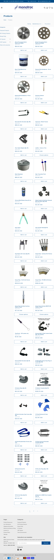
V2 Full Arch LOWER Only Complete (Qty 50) (43, 496)
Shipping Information (8, 526)
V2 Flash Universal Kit (20, 468)
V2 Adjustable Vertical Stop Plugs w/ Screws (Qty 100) (43, 361)
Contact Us (6, 530)
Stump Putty (3, 36)
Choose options (44, 155)
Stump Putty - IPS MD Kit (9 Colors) (43, 280)
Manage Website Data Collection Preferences (25, 554)
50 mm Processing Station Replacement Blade (41, 43)
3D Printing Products (5, 33)
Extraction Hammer (39, 95)
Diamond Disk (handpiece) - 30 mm (43, 69)
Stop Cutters (17, 227)
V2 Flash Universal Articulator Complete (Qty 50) (42, 442)
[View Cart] (52, 8)
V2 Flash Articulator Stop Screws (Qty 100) (23, 415)
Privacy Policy (7, 532)
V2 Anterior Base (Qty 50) (20, 388)
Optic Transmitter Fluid (40, 174)
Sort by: (29, 23)
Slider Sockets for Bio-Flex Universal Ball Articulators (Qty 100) (43, 201)
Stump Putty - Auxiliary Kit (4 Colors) (43, 253)
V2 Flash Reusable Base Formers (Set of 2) (23, 442)
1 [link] (29, 511)
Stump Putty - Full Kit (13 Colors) (22, 280)
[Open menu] (1, 7)
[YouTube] (21, 549)
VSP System (3, 42)
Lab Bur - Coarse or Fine (40, 147)
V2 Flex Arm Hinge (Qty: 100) (41, 468)
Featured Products (4, 30)
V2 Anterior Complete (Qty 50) (42, 388)
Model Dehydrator (19, 174)
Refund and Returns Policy (10, 528)
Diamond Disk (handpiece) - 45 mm (22, 95)
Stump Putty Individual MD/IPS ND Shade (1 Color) (43, 307)
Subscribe (46, 543)
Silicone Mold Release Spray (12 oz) (23, 200)
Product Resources (8, 522)
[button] (5, 27)
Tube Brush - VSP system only (22, 333)
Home (5, 19)
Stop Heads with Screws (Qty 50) (22, 253)
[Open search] (45, 8)
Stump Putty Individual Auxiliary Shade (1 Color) (22, 307)
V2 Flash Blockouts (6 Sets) (41, 414)
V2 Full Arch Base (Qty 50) (21, 495)
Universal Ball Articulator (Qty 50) (22, 360)
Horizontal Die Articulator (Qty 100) (23, 121)
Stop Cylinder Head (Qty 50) (41, 227)
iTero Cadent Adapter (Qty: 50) (21, 147)
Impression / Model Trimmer (41, 121)
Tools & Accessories (5, 45)
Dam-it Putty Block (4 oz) (20, 69)
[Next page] (37, 511)
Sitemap (5, 534)
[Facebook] (18, 549)
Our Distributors (7, 524)
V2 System (2, 39)
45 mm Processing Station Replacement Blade (21, 43)
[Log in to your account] (47, 8)
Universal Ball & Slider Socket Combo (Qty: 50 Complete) (43, 334)
